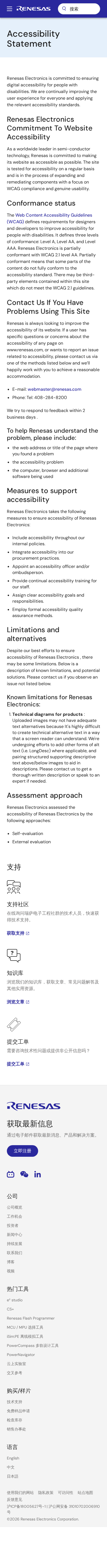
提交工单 (15, 1064)
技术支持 (14, 1401)
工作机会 (14, 1216)
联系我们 (14, 1252)
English (13, 1458)
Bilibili (10, 1174)
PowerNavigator (21, 1354)
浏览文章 (15, 1002)
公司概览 (14, 1207)
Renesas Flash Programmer (31, 1318)
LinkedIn (37, 1174)
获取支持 (15, 933)
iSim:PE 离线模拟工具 (25, 1336)
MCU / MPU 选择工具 (25, 1327)
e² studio (14, 1299)
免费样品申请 (18, 1410)
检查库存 (14, 1420)
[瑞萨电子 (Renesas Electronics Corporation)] (33, 9)
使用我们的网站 (20, 1492)
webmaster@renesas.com (54, 389)
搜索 (79, 9)
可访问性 (65, 1492)
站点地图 (85, 1492)
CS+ (10, 1309)
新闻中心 (14, 1234)
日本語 (12, 1476)
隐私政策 (46, 1492)
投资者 (12, 1225)
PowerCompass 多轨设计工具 (33, 1345)
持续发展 (14, 1243)
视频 (11, 1271)
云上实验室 (16, 1363)
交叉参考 (14, 1372)
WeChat (24, 1174)
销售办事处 (16, 1429)
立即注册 (22, 1151)
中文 (11, 1467)
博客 (11, 1261)
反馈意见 (14, 1499)
